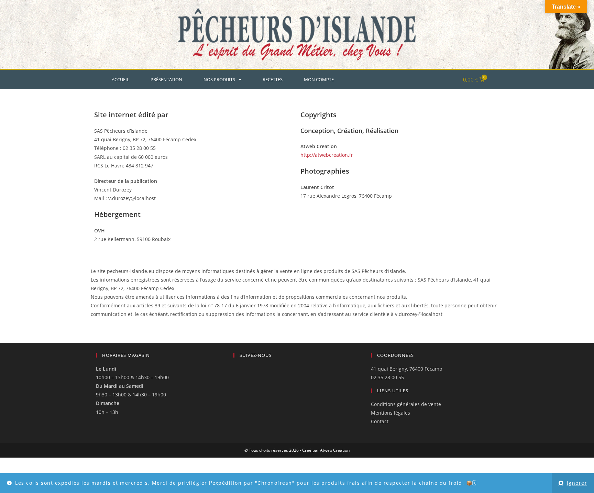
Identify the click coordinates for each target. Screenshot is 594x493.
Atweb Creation (335, 450)
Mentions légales (390, 412)
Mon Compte (319, 79)
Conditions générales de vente (406, 404)
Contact (379, 421)
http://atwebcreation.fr (326, 155)
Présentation (166, 79)
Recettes (273, 79)
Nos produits (219, 79)
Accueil (120, 79)
